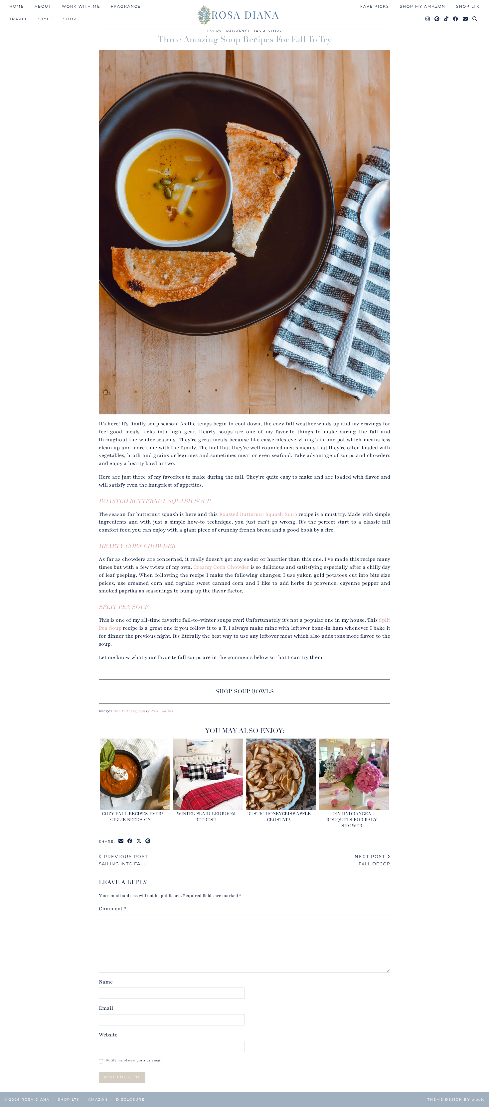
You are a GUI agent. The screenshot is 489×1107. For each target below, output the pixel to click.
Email (106, 1008)
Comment (112, 908)
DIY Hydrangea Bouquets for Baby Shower (351, 820)
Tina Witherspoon (129, 711)
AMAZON (98, 1099)
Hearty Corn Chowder (137, 546)
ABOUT (43, 6)
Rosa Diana (36, 1099)
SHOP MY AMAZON (422, 6)
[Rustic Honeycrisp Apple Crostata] (281, 774)
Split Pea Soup (123, 606)
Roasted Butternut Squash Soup (154, 501)
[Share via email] (121, 841)
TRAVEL (18, 19)
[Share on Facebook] (130, 841)
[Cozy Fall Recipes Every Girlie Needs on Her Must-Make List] (135, 774)
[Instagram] (427, 19)
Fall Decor (372, 860)
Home (16, 6)
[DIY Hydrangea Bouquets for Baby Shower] (354, 774)
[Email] (465, 19)
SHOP (70, 19)
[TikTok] (446, 19)
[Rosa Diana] (244, 15)
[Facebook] (456, 19)
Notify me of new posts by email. (134, 1060)
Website (108, 1034)
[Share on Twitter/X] (139, 841)
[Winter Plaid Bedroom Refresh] (208, 774)
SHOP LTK (468, 6)
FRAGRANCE (126, 6)
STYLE (45, 19)
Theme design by (456, 1099)
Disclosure (130, 1099)
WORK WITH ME (81, 6)
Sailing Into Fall (123, 860)
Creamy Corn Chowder (221, 567)
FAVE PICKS (374, 6)
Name (106, 982)
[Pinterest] (437, 19)
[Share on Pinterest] (148, 841)
